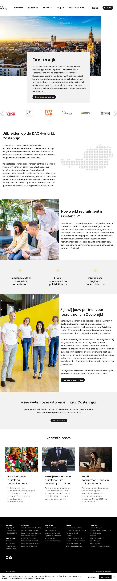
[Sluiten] (114, 577)
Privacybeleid (39, 578)
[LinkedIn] (7, 557)
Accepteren (105, 577)
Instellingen (92, 577)
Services (25, 525)
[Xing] (10, 557)
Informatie (10, 538)
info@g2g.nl (10, 528)
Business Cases (11, 549)
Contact (9, 525)
